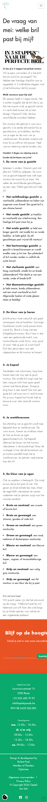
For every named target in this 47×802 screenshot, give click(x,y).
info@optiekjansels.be (23, 703)
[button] (41, 5)
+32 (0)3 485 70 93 (23, 698)
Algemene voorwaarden (21, 777)
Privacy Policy (23, 781)
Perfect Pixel (23, 761)
